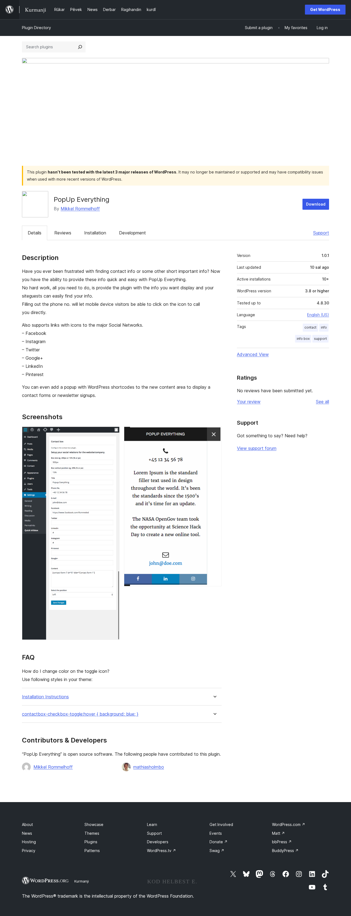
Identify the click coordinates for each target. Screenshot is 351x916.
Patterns (92, 850)
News (27, 833)
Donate (219, 841)
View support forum (256, 448)
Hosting (29, 841)
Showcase (93, 824)
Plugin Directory (36, 27)
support (320, 339)
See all (322, 401)
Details (34, 233)
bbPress (282, 841)
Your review (249, 401)
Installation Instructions (45, 696)
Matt (278, 833)
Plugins (90, 841)
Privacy (28, 850)
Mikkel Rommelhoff (80, 208)
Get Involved (221, 824)
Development (132, 233)
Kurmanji (81, 881)
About (27, 824)
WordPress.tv (161, 850)
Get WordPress (325, 9)
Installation (95, 233)
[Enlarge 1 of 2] (112, 434)
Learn (152, 824)
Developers (157, 841)
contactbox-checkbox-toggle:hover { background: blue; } (80, 714)
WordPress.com (288, 824)
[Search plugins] (80, 46)
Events (216, 833)
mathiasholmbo (148, 767)
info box (303, 339)
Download (315, 204)
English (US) (318, 314)
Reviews (62, 233)
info (324, 327)
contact (310, 327)
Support (321, 233)
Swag (217, 850)
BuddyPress (285, 850)
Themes (91, 833)
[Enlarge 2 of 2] (214, 434)
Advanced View (253, 354)
